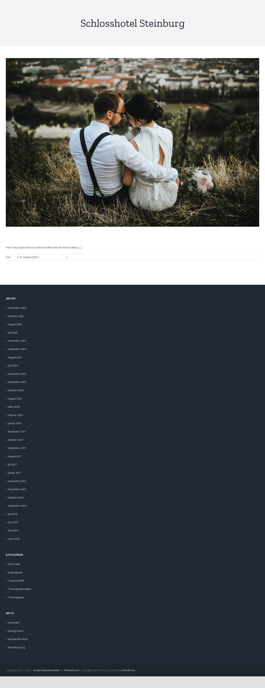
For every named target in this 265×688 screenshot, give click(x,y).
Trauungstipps (16, 597)
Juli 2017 (12, 464)
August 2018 (15, 398)
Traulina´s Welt (16, 580)
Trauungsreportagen (53, 257)
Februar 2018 (15, 415)
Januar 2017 (14, 472)
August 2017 (15, 456)
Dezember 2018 (17, 374)
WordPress (128, 670)
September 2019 (17, 349)
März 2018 (14, 406)
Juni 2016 (13, 522)
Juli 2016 (12, 514)
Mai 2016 (13, 530)
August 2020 (15, 324)
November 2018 (17, 382)
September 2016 (17, 505)
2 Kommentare (77, 257)
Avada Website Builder (46, 670)
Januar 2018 (14, 423)
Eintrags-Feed (15, 631)
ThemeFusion (72, 670)
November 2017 (17, 431)
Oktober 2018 (15, 390)
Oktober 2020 (15, 316)
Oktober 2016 (15, 497)
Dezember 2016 (17, 481)
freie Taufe (14, 564)
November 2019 (17, 340)
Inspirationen (15, 572)
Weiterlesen (250, 257)
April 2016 (13, 538)
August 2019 (15, 357)
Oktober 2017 (15, 440)
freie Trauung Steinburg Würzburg (53, 236)
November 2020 (17, 308)
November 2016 (17, 489)
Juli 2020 (12, 332)
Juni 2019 (13, 365)
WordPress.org (16, 647)
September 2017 (17, 448)
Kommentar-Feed (17, 639)
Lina (13, 257)
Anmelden (13, 622)
